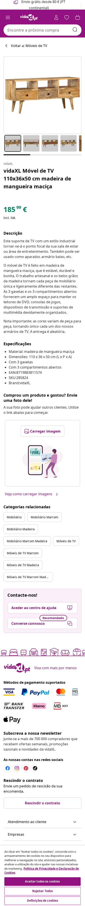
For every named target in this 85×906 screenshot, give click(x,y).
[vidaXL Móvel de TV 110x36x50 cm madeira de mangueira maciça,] (42, 95)
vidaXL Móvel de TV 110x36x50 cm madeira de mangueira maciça (37, 178)
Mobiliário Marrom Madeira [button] (27, 541)
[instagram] (17, 768)
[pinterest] (26, 768)
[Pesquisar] (74, 29)
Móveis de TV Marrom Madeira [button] (29, 577)
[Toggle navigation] (8, 17)
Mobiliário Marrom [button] (44, 517)
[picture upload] (43, 461)
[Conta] (56, 17)
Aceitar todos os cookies (42, 881)
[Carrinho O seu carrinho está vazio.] (77, 17)
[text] (15, 210)
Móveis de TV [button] (66, 541)
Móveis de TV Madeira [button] (23, 565)
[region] (42, 875)
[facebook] (7, 768)
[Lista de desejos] (66, 17)
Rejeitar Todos (42, 891)
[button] (42, 822)
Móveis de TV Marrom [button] (23, 553)
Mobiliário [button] (14, 517)
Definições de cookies (42, 901)
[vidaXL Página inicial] (29, 17)
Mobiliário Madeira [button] (21, 529)
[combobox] (42, 30)
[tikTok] (35, 768)
